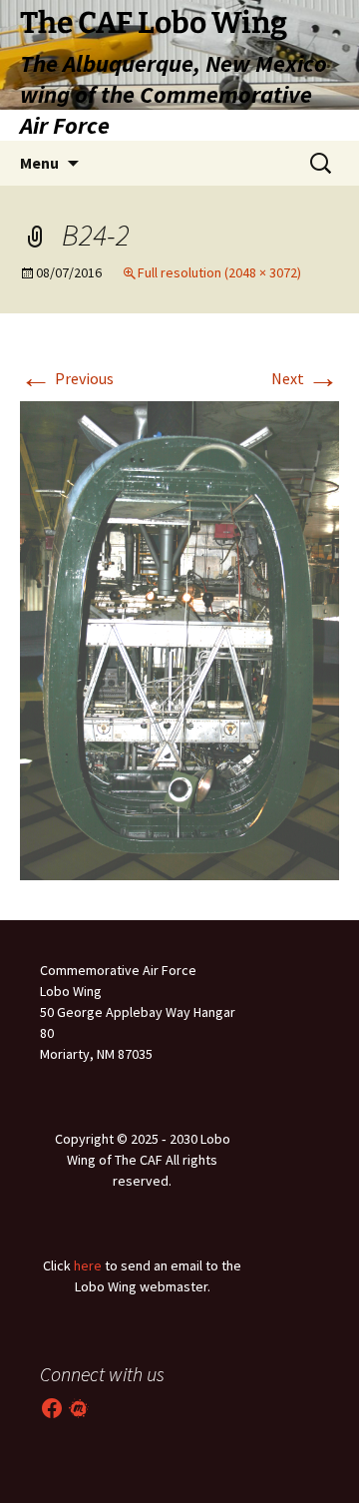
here (88, 1265)
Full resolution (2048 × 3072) (219, 272)
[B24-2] (179, 639)
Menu (39, 163)
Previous (67, 378)
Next (305, 378)
